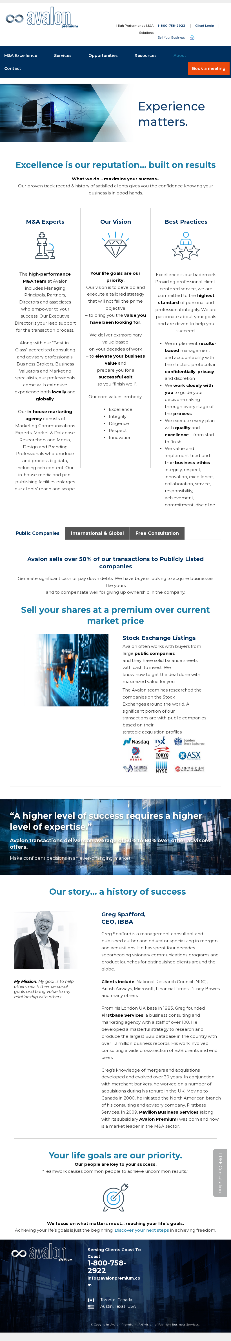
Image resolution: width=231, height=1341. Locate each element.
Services (63, 55)
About (180, 55)
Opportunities (103, 55)
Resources (146, 55)
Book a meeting (208, 68)
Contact (12, 68)
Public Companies (37, 533)
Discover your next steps (142, 1230)
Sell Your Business (171, 37)
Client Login (204, 26)
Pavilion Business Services (178, 1324)
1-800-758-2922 (171, 26)
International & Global (97, 533)
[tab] (37, 533)
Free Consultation (157, 533)
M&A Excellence (20, 55)
